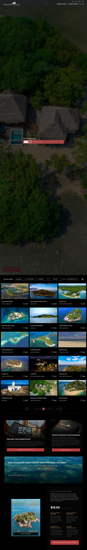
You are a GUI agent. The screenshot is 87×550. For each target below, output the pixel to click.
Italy (3, 400)
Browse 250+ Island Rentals (25, 449)
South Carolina (62, 376)
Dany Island (63, 349)
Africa (35, 303)
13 (46, 409)
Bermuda (32, 352)
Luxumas (33, 374)
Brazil (60, 328)
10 (38, 409)
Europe (5, 400)
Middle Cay (62, 301)
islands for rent (73, 4)
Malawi (31, 303)
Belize (3, 328)
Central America (8, 328)
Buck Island (63, 374)
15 (51, 409)
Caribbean (70, 303)
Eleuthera (61, 303)
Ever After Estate (7, 301)
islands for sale (62, 4)
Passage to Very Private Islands (16, 475)
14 (49, 409)
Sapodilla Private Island (38, 398)
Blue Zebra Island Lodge (38, 301)
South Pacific (66, 352)
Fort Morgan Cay (7, 349)
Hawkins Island (35, 349)
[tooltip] (82, 279)
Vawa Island (63, 398)
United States (8, 303)
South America (65, 328)
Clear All (55, 279)
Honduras (4, 352)
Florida (3, 303)
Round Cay (5, 374)
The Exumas (33, 376)
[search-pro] (60, 142)
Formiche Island (7, 398)
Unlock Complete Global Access (65, 542)
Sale (26, 141)
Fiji (59, 400)
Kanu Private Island (8, 325)
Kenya (31, 328)
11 (40, 409)
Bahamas (66, 303)
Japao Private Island (65, 325)
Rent (30, 141)
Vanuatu (61, 352)
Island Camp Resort (36, 325)
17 (56, 409)
